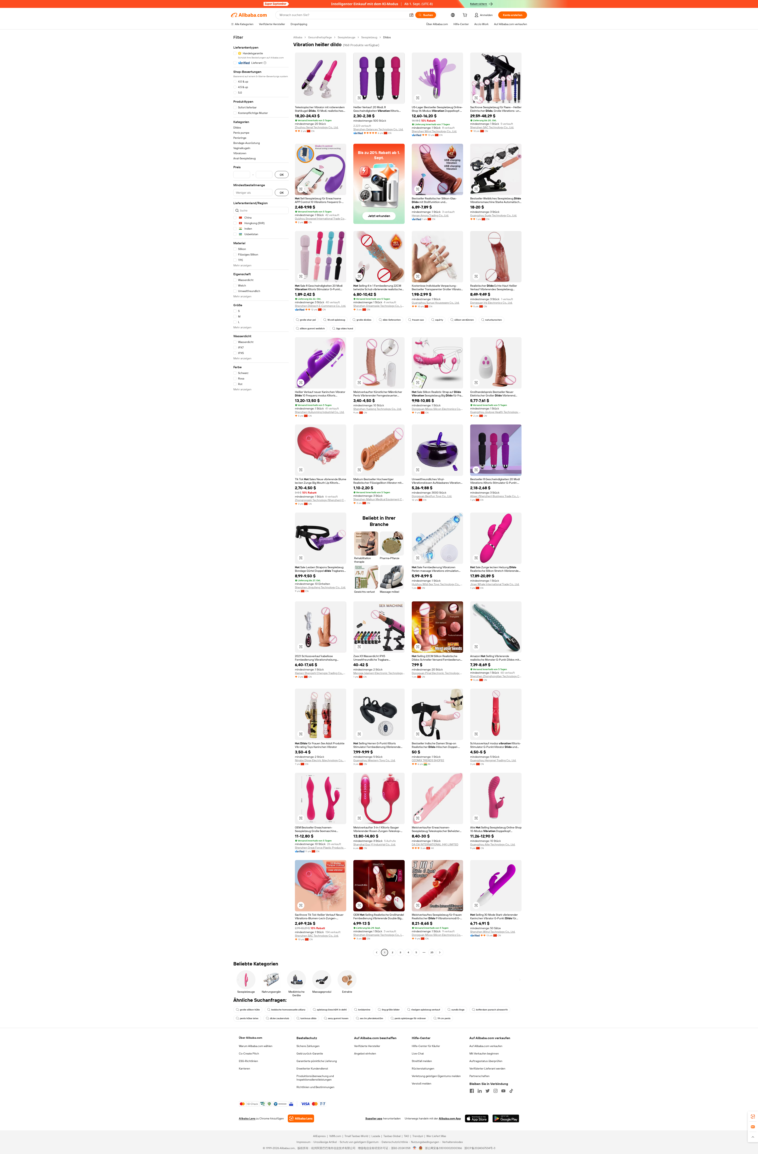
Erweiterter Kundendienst (312, 1068)
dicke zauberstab (279, 1018)
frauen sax (418, 319)
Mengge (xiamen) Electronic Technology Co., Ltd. (379, 673)
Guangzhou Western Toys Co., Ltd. (374, 760)
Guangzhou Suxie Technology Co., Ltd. (493, 215)
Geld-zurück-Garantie (309, 1053)
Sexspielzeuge (346, 37)
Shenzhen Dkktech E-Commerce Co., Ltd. (320, 305)
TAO (406, 1136)
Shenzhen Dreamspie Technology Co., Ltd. (379, 305)
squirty (439, 319)
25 (432, 952)
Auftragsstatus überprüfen (485, 1061)
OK (282, 174)
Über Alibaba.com (250, 1037)
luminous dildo (308, 1018)
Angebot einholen (365, 1053)
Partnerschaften (479, 1076)
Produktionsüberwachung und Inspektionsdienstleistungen (315, 1077)
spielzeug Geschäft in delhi (332, 1009)
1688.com (335, 1136)
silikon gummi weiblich (312, 328)
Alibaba (297, 37)
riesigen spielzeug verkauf (425, 1009)
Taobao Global (392, 1136)
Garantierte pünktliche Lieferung (316, 1061)
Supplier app (373, 1118)
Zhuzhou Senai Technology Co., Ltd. (316, 127)
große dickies (363, 319)
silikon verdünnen (464, 319)
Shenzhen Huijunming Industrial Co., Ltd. (319, 412)
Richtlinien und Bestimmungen (315, 1087)
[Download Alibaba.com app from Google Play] (506, 1118)
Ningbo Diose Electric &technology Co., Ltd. (320, 760)
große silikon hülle (250, 1009)
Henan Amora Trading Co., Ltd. (430, 215)
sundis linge (457, 1009)
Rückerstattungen (423, 1068)
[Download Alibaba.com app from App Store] (477, 1118)
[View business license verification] (415, 1148)
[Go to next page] (439, 952)
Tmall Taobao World (356, 1136)
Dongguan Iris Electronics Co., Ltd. (491, 302)
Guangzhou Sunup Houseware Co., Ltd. (435, 302)
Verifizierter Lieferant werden (487, 1068)
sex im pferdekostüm (371, 1018)
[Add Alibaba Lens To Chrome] (301, 1118)
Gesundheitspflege (320, 37)
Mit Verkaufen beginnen (484, 1053)
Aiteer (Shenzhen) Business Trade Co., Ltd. (496, 496)
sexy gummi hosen (338, 1018)
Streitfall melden (422, 1061)
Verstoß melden (421, 1083)
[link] (753, 1116)
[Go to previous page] (376, 952)
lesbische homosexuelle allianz (288, 1009)
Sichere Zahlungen (308, 1046)
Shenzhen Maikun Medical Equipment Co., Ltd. (379, 499)
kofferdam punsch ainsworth (492, 1009)
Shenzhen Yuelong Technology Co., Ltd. (377, 408)
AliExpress (319, 1136)
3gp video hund (344, 328)
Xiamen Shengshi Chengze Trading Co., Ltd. (320, 673)
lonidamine (364, 1009)
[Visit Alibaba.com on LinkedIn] (479, 1090)
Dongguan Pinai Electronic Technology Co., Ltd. (437, 673)
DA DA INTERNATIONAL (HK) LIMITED (435, 844)
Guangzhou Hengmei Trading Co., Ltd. (493, 760)
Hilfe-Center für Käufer (426, 1046)
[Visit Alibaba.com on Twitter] (487, 1090)
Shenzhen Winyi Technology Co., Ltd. (434, 131)
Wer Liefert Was (436, 1136)
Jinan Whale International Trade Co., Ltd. (494, 584)
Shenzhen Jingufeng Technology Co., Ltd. (320, 587)
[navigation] (261, 495)
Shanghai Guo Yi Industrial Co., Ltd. (374, 844)
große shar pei (308, 319)
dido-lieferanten (392, 319)
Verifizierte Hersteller (367, 1046)
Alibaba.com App (450, 1118)
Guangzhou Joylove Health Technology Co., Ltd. (496, 412)
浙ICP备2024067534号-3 (479, 1148)
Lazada (375, 1136)
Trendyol (417, 1136)
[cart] (466, 15)
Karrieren (244, 1068)
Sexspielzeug (369, 37)
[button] (411, 15)
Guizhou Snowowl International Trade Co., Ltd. (320, 218)
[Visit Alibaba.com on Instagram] (495, 1090)
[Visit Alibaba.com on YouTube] (503, 1090)
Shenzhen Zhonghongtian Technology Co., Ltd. (496, 676)
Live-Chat (418, 1053)
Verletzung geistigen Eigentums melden (436, 1076)
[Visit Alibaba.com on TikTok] (511, 1090)
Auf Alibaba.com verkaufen (485, 1046)
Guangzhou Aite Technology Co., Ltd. (492, 844)
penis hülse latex (249, 1018)
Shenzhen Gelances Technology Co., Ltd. (378, 129)
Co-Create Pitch (249, 1053)
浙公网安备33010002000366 (443, 1148)
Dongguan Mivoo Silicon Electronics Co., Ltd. (437, 408)
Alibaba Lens (247, 1118)
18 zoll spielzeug (336, 319)
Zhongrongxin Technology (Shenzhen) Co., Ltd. (320, 500)
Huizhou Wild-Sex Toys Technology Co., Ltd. (437, 584)
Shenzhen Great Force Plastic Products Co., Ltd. (320, 847)
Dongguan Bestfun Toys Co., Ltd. (432, 496)
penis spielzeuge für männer (410, 1018)
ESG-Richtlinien (248, 1061)
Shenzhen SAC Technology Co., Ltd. (492, 127)
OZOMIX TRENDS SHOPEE (428, 760)
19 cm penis (443, 1018)
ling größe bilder (391, 1009)
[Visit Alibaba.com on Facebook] (471, 1090)
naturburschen (493, 319)
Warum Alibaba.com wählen (255, 1046)
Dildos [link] (387, 37)
